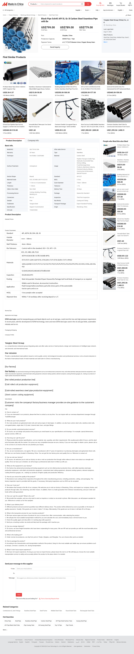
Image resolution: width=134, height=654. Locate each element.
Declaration (87, 646)
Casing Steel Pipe (81, 621)
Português (34, 642)
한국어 (83, 642)
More (105, 42)
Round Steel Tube (71, 611)
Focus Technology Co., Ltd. (54, 646)
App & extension (108, 10)
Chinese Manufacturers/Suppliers (43, 640)
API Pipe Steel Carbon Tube (64, 621)
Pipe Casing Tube (29, 625)
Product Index (101, 640)
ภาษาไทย (99, 642)
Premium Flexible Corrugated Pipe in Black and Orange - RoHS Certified (123, 249)
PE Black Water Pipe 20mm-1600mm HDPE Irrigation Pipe (123, 146)
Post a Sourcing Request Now (49, 598)
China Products (29, 640)
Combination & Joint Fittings (11, 611)
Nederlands (71, 642)
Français (41, 642)
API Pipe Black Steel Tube (12, 625)
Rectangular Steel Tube (87, 611)
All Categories (9, 10)
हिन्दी (93, 642)
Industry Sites (79, 640)
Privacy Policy (96, 646)
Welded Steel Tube (56, 611)
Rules (130, 10)
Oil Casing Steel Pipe (44, 625)
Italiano (57, 642)
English (21, 642)
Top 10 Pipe (58, 625)
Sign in (130, 5)
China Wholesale (59, 640)
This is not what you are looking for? (27, 598)
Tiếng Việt (112, 642)
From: (12, 569)
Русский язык (49, 642)
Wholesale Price (70, 640)
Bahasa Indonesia (121, 642)
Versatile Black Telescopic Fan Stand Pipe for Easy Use (123, 235)
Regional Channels (90, 640)
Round (32, 176)
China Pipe (8, 621)
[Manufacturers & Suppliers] (12, 4)
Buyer (87, 10)
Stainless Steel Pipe (30, 611)
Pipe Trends (69, 625)
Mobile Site (109, 640)
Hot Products (18, 640)
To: (14, 573)
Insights (116, 640)
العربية (77, 642)
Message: (11, 578)
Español (27, 642)
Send (18, 595)
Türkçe (105, 642)
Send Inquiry (55, 47)
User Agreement (78, 646)
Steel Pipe (18, 621)
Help (97, 10)
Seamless (80, 152)
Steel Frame (43, 611)
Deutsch (63, 642)
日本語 (88, 642)
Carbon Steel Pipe (46, 621)
